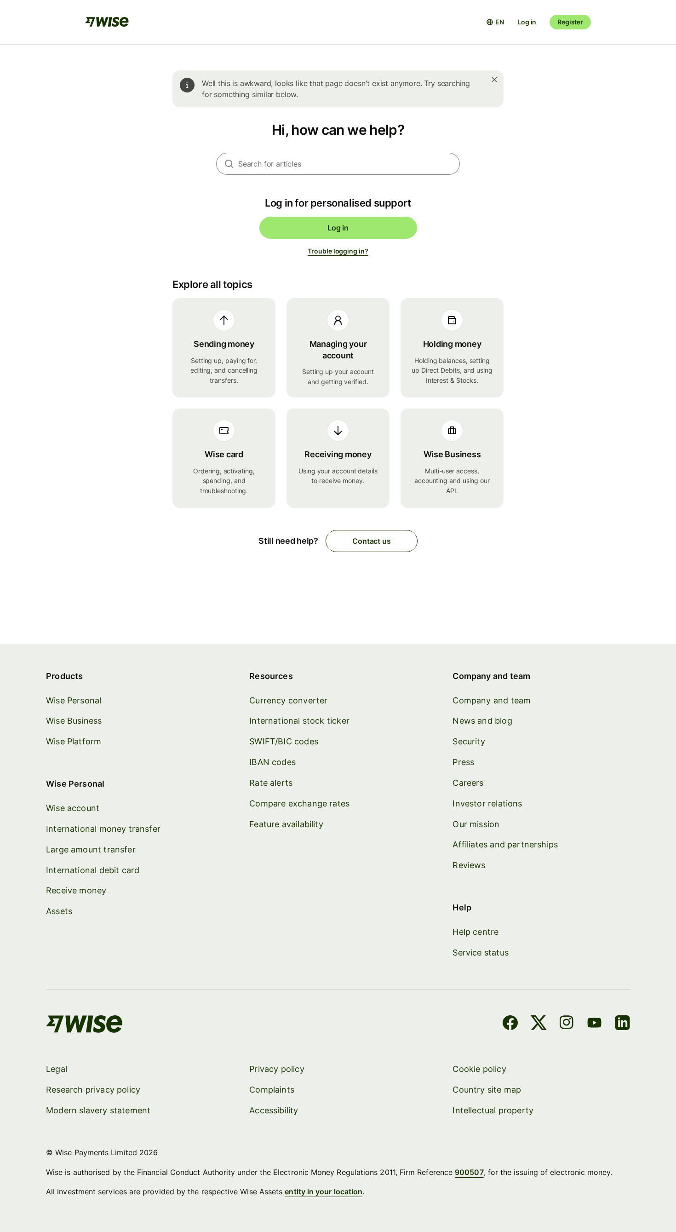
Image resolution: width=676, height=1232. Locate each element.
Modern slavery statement (98, 1110)
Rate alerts (270, 783)
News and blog (482, 720)
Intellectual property (493, 1110)
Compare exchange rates (299, 803)
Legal (56, 1069)
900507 (469, 1172)
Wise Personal (73, 700)
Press (463, 762)
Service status (481, 952)
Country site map (487, 1089)
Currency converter (288, 700)
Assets (59, 911)
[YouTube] (594, 1024)
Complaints (271, 1089)
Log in (526, 22)
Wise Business (74, 720)
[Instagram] (566, 1024)
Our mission (476, 824)
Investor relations (487, 803)
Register (570, 22)
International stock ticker (299, 720)
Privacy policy (276, 1069)
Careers (468, 783)
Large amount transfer (91, 849)
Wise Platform (73, 741)
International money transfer (103, 829)
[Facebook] (510, 1024)
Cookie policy (479, 1069)
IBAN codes (272, 762)
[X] (539, 1024)
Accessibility (273, 1110)
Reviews (469, 865)
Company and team (492, 700)
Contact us (371, 541)
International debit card (92, 870)
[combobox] (349, 164)
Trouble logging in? (338, 251)
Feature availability (286, 824)
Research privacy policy (93, 1089)
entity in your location (323, 1191)
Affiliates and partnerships (505, 844)
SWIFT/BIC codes (283, 741)
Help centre (475, 932)
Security (469, 741)
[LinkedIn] (622, 1024)
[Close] (494, 79)
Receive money (76, 890)
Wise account (72, 808)
